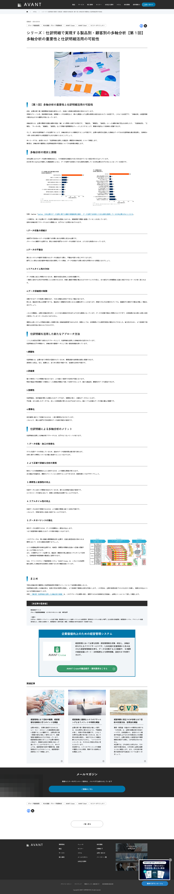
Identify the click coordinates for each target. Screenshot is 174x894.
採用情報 (136, 5)
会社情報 (127, 5)
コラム (119, 5)
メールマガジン (83, 857)
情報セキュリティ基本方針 (91, 884)
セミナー (99, 5)
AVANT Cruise (70, 25)
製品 (73, 5)
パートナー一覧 (102, 857)
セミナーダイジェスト (98, 25)
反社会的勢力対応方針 (107, 884)
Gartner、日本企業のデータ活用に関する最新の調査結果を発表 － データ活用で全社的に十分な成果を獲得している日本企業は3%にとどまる (85, 214)
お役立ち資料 (109, 5)
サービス (81, 5)
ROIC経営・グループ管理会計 (52, 25)
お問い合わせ (148, 5)
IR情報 (99, 849)
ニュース (80, 844)
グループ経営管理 (33, 25)
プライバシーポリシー (66, 884)
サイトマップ (78, 884)
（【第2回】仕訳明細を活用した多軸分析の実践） (47, 594)
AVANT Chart (82, 25)
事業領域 (61, 844)
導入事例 (90, 5)
